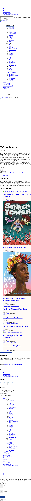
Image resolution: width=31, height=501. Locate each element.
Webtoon (15, 172)
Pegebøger (11, 433)
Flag (10, 447)
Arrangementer (6, 455)
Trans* (10, 412)
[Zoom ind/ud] (0, 499)
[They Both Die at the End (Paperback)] (12, 332)
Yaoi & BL (20, 172)
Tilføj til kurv (3, 171)
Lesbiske (11, 408)
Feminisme (11, 404)
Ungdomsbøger (12, 437)
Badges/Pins (11, 450)
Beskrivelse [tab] (5, 175)
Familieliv (11, 420)
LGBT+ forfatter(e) (13, 421)
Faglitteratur (11, 430)
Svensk (10, 442)
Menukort (8, 454)
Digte (10, 429)
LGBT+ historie (12, 422)
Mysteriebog (11, 417)
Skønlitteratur (12, 434)
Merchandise (9, 443)
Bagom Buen (6, 457)
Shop (4, 398)
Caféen (4, 452)
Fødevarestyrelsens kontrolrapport (10, 376)
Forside (1, 97)
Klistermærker (12, 448)
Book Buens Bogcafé (8, 456)
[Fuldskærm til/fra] (2, 499)
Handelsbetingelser (7, 375)
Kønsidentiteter (12, 407)
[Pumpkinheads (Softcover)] (7, 314)
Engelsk (6, 97)
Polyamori (11, 409)
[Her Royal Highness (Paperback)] (11, 306)
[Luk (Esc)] (4, 499)
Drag (10, 403)
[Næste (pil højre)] (2, 500)
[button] (0, 476)
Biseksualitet (11, 402)
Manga (11, 172)
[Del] (3, 499)
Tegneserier (11, 435)
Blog (4, 372)
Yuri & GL (11, 415)
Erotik (10, 418)
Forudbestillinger (9, 451)
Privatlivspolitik (6, 374)
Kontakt (5, 459)
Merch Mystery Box (13, 446)
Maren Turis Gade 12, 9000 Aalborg (13, 364)
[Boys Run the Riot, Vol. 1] (9, 342)
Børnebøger (11, 428)
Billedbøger (11, 425)
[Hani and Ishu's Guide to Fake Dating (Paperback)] (15, 191)
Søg (7, 18)
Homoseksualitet (12, 405)
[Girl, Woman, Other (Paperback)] (11, 323)
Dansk (10, 439)
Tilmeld (2, 497)
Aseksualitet (11, 400)
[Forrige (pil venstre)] (0, 500)
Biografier (11, 426)
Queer (10, 411)
